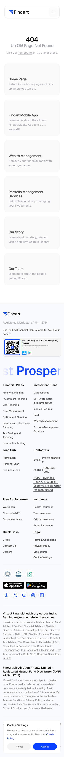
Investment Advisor (14, 622)
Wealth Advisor (35, 622)
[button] (7, 574)
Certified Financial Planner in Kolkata (37, 638)
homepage (25, 52)
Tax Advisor (9, 642)
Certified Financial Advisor (28, 626)
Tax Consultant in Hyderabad (37, 650)
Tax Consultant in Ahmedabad (35, 642)
